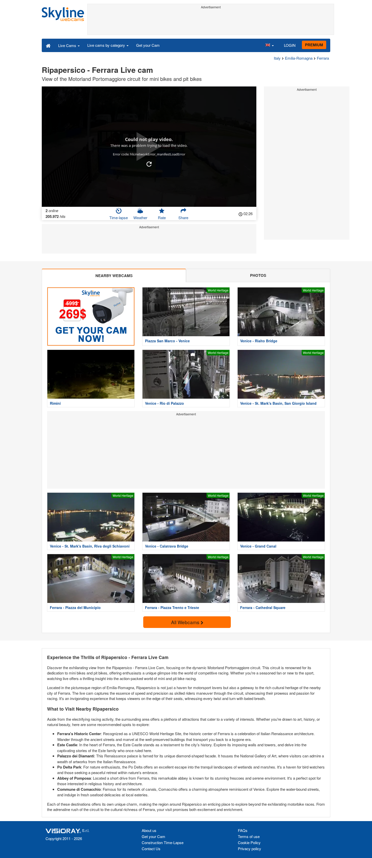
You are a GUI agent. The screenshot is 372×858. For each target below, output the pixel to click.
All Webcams (186, 622)
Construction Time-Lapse (162, 842)
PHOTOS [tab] (258, 275)
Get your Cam (148, 45)
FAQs (242, 830)
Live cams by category (106, 45)
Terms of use (249, 836)
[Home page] (48, 45)
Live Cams (67, 45)
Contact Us (151, 848)
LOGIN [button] (290, 45)
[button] (269, 45)
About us (149, 830)
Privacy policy (249, 848)
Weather (140, 217)
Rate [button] (162, 217)
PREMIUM (314, 45)
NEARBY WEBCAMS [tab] (114, 275)
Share (183, 217)
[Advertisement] (211, 22)
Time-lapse (118, 217)
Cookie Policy (249, 842)
